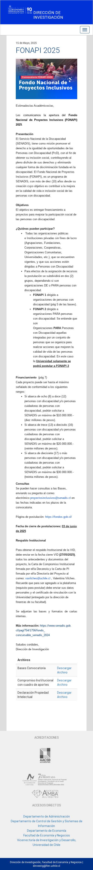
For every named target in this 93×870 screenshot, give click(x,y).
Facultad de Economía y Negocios (46, 835)
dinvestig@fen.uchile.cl (46, 865)
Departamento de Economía (46, 830)
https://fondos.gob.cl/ (58, 516)
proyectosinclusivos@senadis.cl (50, 498)
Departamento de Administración (46, 816)
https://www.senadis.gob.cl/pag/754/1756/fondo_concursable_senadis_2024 (43, 630)
